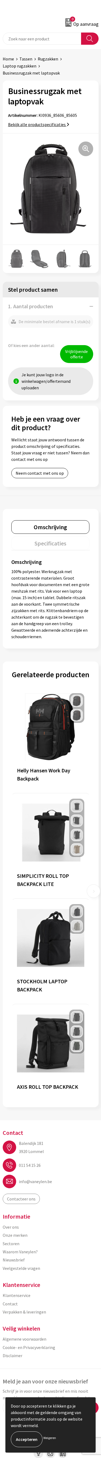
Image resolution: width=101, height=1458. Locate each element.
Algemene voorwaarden (24, 1339)
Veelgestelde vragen (21, 1268)
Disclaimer (12, 1355)
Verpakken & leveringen (24, 1312)
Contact (10, 1303)
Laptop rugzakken (19, 66)
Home (8, 59)
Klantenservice (16, 1295)
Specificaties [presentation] (50, 543)
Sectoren (11, 1243)
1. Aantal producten (30, 306)
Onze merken (15, 1235)
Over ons (11, 1227)
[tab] (50, 527)
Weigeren (49, 1438)
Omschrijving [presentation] (50, 527)
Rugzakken (48, 59)
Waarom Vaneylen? (20, 1251)
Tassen (25, 59)
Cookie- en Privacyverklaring (29, 1347)
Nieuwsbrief (14, 1260)
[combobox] (42, 39)
